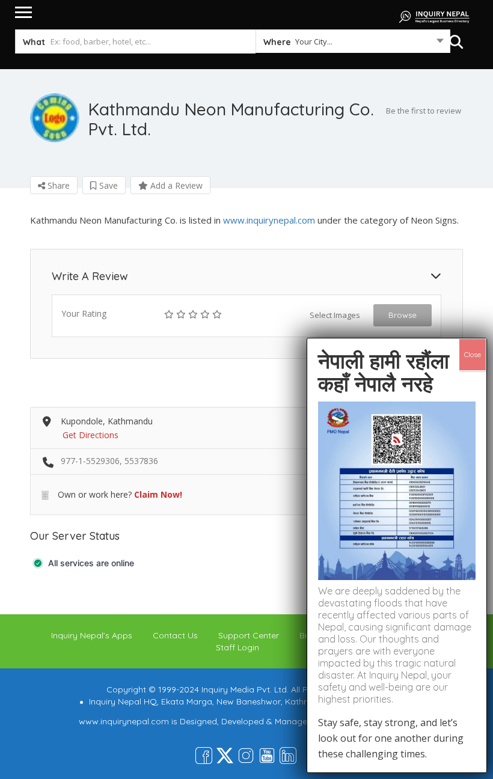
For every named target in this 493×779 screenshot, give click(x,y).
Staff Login (237, 647)
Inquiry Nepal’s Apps (91, 635)
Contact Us (175, 635)
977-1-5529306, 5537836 (109, 460)
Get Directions (90, 435)
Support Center (248, 635)
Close (472, 354)
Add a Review (175, 185)
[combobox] (352, 44)
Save (107, 185)
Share (57, 185)
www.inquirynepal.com (269, 220)
